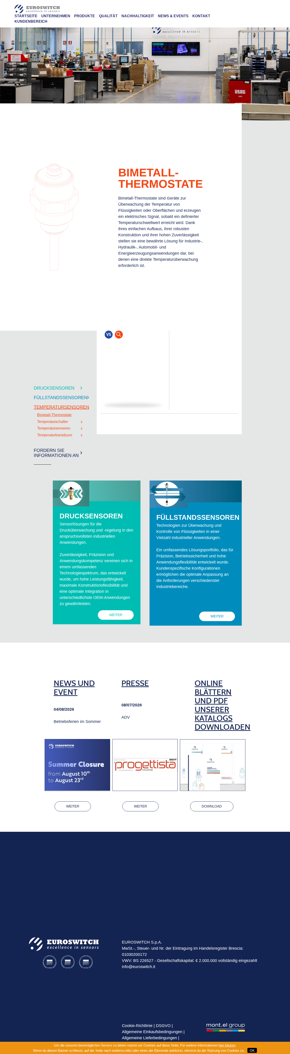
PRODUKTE (84, 16)
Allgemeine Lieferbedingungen (149, 1038)
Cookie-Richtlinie (137, 1025)
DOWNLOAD (212, 806)
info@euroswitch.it (138, 966)
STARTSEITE (25, 16)
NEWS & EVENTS (173, 16)
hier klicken (227, 1045)
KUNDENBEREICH (30, 21)
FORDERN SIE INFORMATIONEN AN (56, 453)
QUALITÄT (108, 16)
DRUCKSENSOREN (54, 387)
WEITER (115, 615)
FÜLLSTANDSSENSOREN (60, 397)
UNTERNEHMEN (55, 16)
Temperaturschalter (52, 422)
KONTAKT (201, 16)
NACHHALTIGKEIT (137, 16)
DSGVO (163, 1025)
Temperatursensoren (53, 428)
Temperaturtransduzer (54, 435)
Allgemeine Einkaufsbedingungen (152, 1032)
